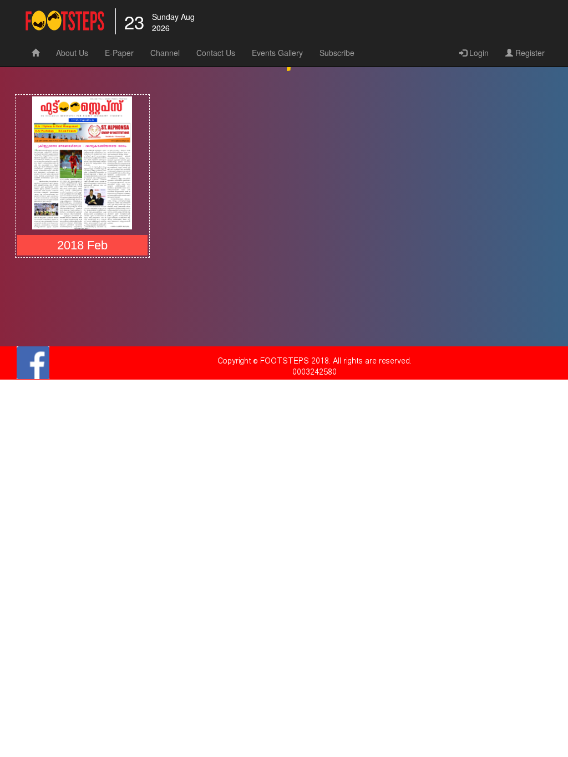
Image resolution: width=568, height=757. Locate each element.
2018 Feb (82, 245)
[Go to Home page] (64, 22)
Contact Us (215, 52)
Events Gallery (277, 52)
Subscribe (337, 52)
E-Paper (119, 52)
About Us (72, 52)
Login (478, 52)
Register (529, 52)
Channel (165, 52)
